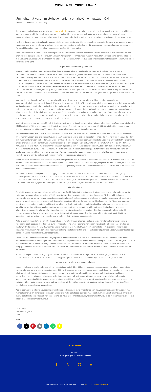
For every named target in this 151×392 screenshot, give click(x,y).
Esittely (79, 5)
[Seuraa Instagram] (79, 364)
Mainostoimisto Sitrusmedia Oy (96, 384)
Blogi (69, 5)
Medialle (91, 5)
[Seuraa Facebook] (56, 364)
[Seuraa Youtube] (91, 364)
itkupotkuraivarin (60, 31)
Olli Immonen (29, 23)
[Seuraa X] (68, 364)
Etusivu (59, 5)
